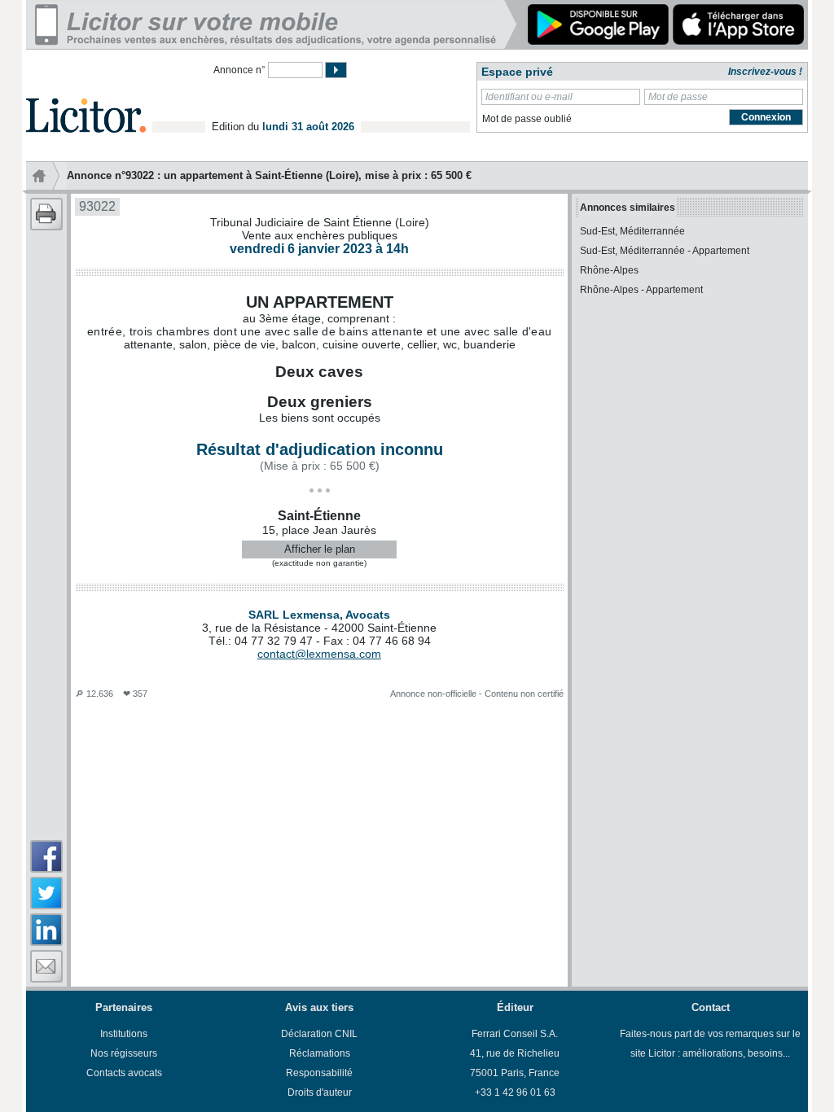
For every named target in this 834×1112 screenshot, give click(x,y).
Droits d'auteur (320, 1092)
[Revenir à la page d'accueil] (86, 96)
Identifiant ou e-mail (529, 97)
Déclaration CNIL (319, 1034)
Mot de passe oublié (527, 119)
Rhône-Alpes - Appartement (641, 290)
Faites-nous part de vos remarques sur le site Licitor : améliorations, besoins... (710, 1043)
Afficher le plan (319, 549)
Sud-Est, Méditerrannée (632, 231)
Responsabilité (319, 1073)
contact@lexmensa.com (319, 653)
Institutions (123, 1034)
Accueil (46, 176)
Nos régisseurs (123, 1053)
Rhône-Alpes (609, 270)
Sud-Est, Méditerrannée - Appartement (664, 250)
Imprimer (46, 214)
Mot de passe (678, 97)
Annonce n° (239, 70)
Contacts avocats (124, 1073)
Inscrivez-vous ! (765, 72)
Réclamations (319, 1053)
